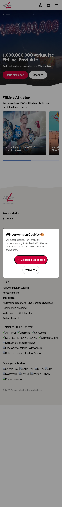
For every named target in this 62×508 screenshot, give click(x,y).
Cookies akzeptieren (33, 259)
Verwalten (31, 270)
